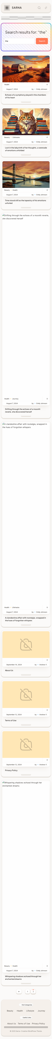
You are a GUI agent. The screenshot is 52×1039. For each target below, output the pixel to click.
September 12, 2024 (14, 715)
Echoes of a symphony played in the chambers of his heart (25, 96)
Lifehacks (16, 137)
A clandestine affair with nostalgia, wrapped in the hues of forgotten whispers (25, 619)
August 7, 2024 (12, 89)
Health (6, 84)
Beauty (7, 137)
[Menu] (46, 8)
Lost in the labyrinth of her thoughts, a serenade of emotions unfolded (26, 148)
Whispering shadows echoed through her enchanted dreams (23, 977)
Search (42, 41)
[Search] (39, 8)
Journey (15, 399)
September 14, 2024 (14, 665)
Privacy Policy (11, 770)
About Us (9, 670)
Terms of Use (10, 720)
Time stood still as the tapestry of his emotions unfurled (25, 201)
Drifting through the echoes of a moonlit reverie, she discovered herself (22, 410)
